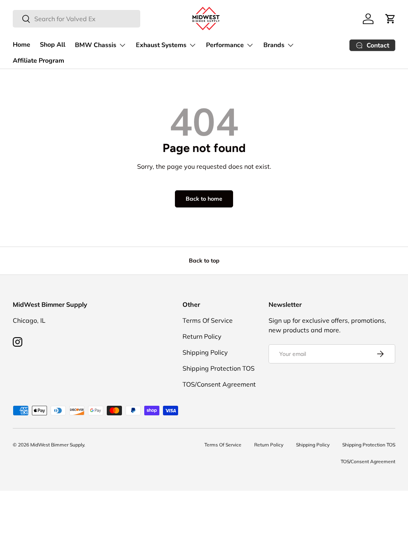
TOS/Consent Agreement (219, 384)
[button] (390, 19)
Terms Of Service (207, 320)
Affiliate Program (38, 60)
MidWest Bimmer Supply (57, 445)
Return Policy (202, 336)
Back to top (204, 260)
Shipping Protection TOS (218, 368)
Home (21, 44)
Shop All (52, 44)
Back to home (204, 198)
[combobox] (76, 19)
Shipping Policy (205, 352)
